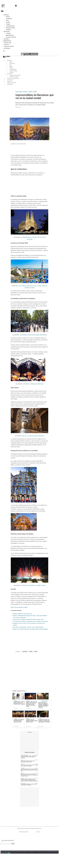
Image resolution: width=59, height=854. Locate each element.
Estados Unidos (10, 27)
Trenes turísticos (9, 46)
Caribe (8, 22)
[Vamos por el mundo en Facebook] (3, 56)
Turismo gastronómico (10, 34)
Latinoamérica (10, 26)
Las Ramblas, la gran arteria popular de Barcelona (33, 334)
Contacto (38, 831)
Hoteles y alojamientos (7, 39)
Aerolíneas (7, 48)
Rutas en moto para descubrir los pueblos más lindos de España (30, 629)
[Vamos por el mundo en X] (7, 56)
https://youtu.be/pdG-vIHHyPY (19, 607)
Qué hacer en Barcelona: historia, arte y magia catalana (28, 627)
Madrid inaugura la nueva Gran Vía (22, 613)
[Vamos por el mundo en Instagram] (5, 56)
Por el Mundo (18, 91)
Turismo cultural (11, 37)
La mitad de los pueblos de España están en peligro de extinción (30, 621)
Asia (7, 20)
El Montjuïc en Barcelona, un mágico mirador (33, 585)
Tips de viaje (7, 42)
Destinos (6, 14)
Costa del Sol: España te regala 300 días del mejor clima (28, 619)
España (35, 91)
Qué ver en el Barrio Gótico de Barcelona (33, 435)
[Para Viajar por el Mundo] (29, 54)
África (8, 16)
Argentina (9, 18)
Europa (8, 24)
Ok (8, 852)
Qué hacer (7, 31)
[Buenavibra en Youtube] (8, 56)
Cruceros (6, 44)
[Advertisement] (36, 113)
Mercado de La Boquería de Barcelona (33, 384)
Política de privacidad (23, 831)
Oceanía (8, 29)
